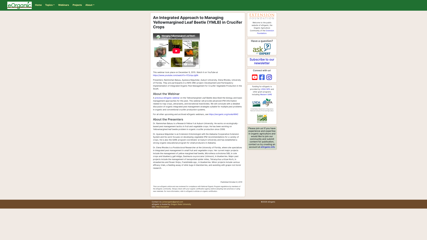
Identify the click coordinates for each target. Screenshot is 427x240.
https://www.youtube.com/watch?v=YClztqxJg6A (175, 75)
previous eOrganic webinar (167, 98)
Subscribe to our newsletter (262, 61)
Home (38, 5)
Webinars (63, 5)
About (88, 5)
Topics (49, 5)
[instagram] (269, 77)
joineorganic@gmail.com (172, 202)
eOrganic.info (268, 147)
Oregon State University (181, 204)
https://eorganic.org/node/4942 (223, 114)
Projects (77, 5)
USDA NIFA (265, 89)
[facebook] (262, 77)
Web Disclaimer (162, 207)
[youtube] (255, 77)
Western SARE (266, 94)
